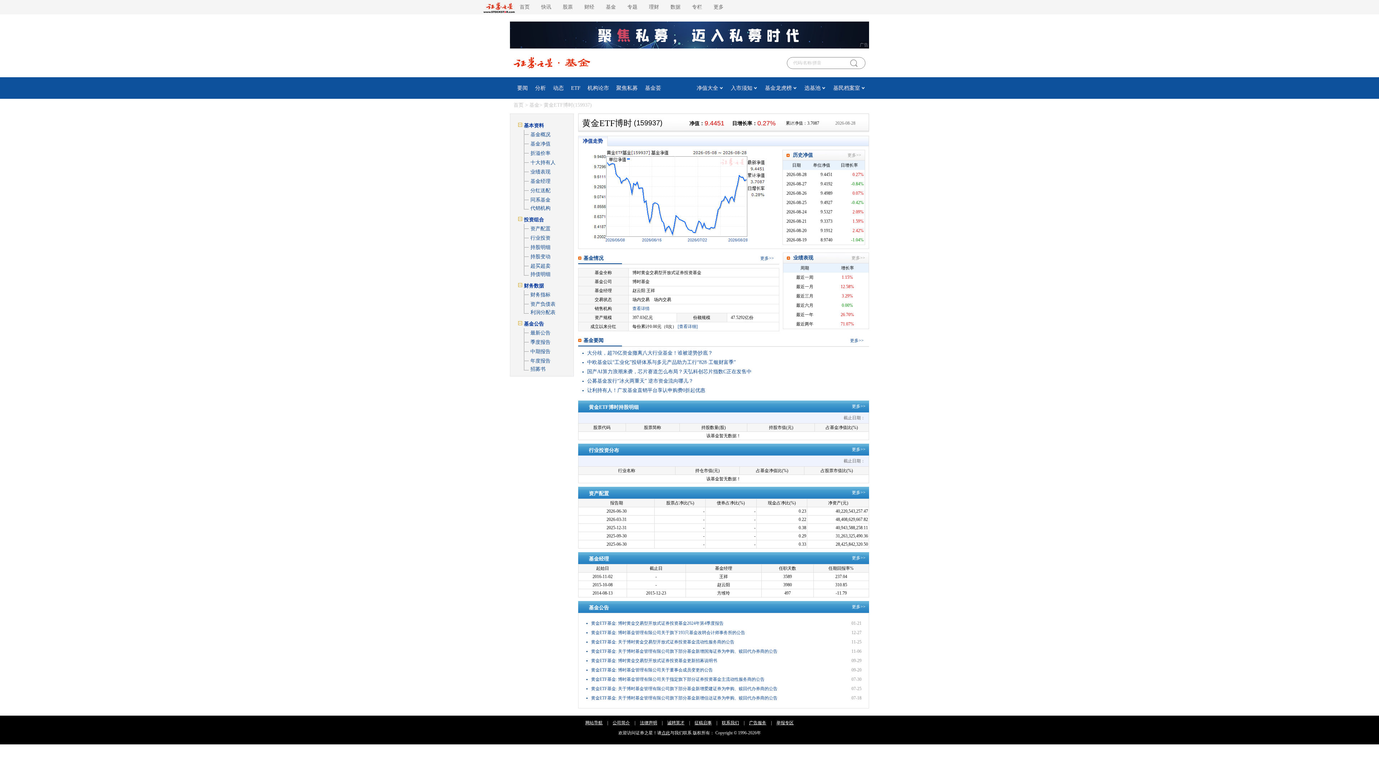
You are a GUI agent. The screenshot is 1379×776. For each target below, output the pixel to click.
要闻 (522, 88)
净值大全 (707, 88)
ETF (575, 88)
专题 (632, 7)
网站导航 (594, 722)
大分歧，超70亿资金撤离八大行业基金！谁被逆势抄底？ (650, 353)
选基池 (812, 88)
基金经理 (540, 181)
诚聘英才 (675, 722)
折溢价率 (540, 153)
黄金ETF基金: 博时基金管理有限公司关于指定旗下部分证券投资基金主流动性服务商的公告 (678, 679)
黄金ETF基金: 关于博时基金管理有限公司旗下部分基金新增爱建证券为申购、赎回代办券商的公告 (684, 688)
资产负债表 (543, 304)
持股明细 (540, 247)
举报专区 (785, 722)
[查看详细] (688, 326)
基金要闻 (594, 340)
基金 (611, 7)
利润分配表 (543, 312)
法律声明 (648, 722)
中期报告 (540, 351)
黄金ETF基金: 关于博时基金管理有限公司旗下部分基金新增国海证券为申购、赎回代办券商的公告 (684, 651)
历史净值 (803, 155)
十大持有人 (543, 162)
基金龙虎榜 (778, 88)
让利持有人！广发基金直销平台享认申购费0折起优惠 (646, 390)
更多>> (854, 155)
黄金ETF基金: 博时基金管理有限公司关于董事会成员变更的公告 (652, 670)
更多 (764, 258)
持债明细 (540, 274)
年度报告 (540, 361)
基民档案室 (846, 88)
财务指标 (540, 294)
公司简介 (621, 722)
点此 (665, 732)
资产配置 (540, 228)
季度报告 (540, 342)
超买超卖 (540, 266)
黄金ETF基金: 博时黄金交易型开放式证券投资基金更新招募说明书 (654, 660)
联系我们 (730, 722)
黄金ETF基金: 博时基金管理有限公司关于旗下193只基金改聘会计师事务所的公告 (668, 632)
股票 (568, 7)
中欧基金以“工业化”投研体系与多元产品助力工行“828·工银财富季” (661, 362)
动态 (558, 88)
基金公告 (599, 607)
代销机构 (540, 208)
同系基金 (540, 200)
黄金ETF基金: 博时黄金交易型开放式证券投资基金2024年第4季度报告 (657, 623)
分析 (540, 88)
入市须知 (741, 88)
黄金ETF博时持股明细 (614, 407)
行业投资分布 (604, 450)
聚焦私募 (627, 88)
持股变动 (540, 256)
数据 (675, 7)
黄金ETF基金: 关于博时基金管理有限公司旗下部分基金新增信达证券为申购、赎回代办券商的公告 (684, 698)
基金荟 (653, 88)
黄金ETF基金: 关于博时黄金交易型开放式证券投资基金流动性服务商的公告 (662, 642)
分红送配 (540, 190)
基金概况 (540, 134)
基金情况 (594, 258)
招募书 (537, 369)
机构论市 (598, 88)
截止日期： (854, 417)
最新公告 (540, 333)
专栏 (697, 7)
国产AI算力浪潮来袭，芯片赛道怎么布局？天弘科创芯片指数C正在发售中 (669, 371)
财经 (589, 7)
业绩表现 (540, 172)
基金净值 (540, 144)
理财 (654, 7)
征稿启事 (703, 722)
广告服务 (757, 722)
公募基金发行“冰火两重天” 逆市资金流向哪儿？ (640, 381)
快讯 (546, 7)
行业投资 (540, 238)
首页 (525, 7)
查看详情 (641, 308)
